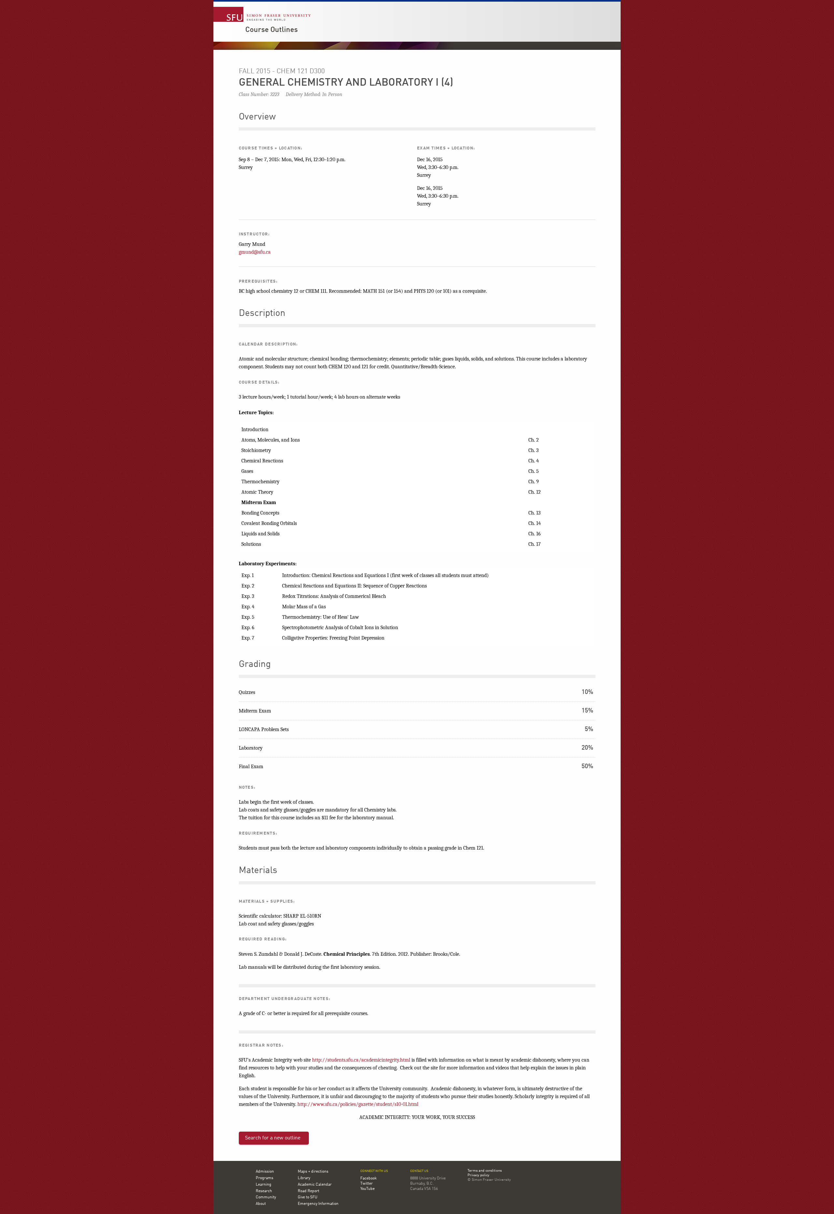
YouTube (367, 1189)
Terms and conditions (484, 1171)
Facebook (368, 1178)
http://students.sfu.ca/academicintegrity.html (361, 1060)
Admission (265, 1172)
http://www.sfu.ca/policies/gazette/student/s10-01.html (357, 1104)
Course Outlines (271, 30)
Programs (264, 1178)
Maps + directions (313, 1172)
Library (304, 1178)
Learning (263, 1185)
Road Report (308, 1191)
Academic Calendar (315, 1185)
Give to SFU (307, 1197)
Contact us (419, 1171)
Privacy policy (478, 1175)
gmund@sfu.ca (255, 252)
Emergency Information (318, 1204)
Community (266, 1197)
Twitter (366, 1184)
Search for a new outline (272, 1138)
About (261, 1204)
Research (264, 1191)
